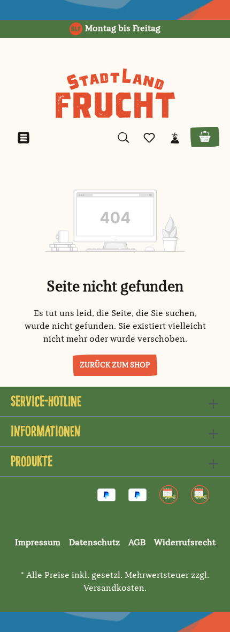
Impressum (37, 543)
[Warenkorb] (204, 137)
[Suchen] (123, 138)
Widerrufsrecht (185, 543)
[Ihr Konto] (175, 138)
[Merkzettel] (149, 138)
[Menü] (23, 138)
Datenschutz (94, 543)
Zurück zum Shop (115, 365)
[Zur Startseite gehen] (115, 93)
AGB (136, 543)
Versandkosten (113, 588)
